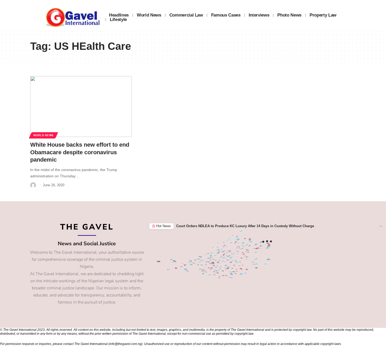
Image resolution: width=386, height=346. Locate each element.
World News (43, 135)
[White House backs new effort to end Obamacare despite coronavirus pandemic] (81, 106)
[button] (380, 226)
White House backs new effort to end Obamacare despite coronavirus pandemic (79, 152)
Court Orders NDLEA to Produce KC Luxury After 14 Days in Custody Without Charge (245, 226)
